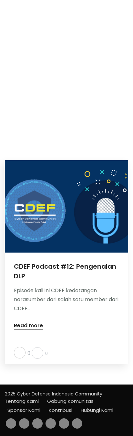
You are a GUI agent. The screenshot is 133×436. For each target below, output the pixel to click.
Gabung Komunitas (70, 401)
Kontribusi (60, 410)
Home (59, 97)
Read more (28, 326)
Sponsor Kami (23, 410)
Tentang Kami (22, 401)
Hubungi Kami (97, 410)
